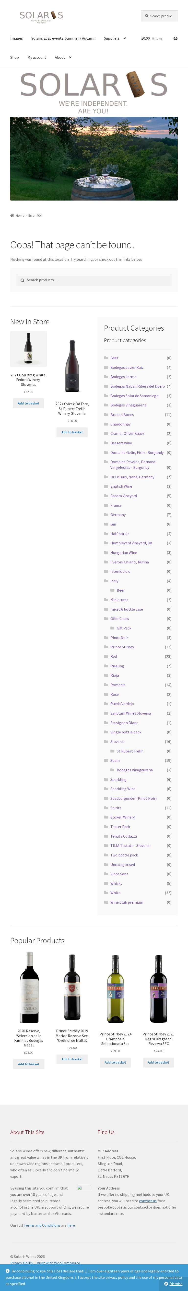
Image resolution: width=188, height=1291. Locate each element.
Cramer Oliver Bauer (127, 433)
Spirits (115, 807)
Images (16, 38)
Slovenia (117, 741)
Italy (114, 580)
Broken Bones (122, 414)
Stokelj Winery (122, 817)
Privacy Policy (21, 1262)
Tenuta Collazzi (123, 836)
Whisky (116, 883)
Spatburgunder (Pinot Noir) (133, 798)
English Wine (121, 486)
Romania (118, 684)
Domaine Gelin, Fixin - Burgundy (137, 452)
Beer (114, 357)
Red (113, 656)
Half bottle (119, 533)
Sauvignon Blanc (124, 722)
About (60, 57)
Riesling (117, 665)
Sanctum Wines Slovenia (130, 713)
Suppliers (112, 38)
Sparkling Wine (123, 788)
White (115, 892)
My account (36, 57)
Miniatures (119, 599)
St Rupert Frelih (130, 751)
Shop (14, 57)
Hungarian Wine (123, 552)
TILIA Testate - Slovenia (130, 845)
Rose (114, 694)
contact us (148, 1200)
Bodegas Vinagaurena (135, 769)
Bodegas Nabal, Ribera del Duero (137, 386)
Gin (113, 524)
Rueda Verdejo (122, 703)
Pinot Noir (119, 637)
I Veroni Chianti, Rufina (129, 562)
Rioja (114, 675)
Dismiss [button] (175, 1283)
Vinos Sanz (119, 873)
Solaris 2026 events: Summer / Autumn (63, 38)
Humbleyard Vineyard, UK (131, 542)
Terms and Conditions (42, 1225)
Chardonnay (120, 424)
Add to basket (28, 403)
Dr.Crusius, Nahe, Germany (132, 476)
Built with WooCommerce (58, 1262)
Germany (118, 514)
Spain (115, 760)
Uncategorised (122, 864)
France (116, 505)
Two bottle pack (124, 855)
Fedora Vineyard (123, 495)
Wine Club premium (126, 902)
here (71, 1225)
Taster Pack (120, 826)
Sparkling (118, 779)
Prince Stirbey (122, 646)
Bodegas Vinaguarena (128, 405)
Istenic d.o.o (120, 571)
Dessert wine (121, 442)
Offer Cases (119, 618)
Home (20, 215)
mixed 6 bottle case (126, 609)
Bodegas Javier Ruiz (127, 367)
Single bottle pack (125, 732)
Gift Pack (124, 628)
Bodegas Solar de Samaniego (134, 395)
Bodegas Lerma (123, 376)
